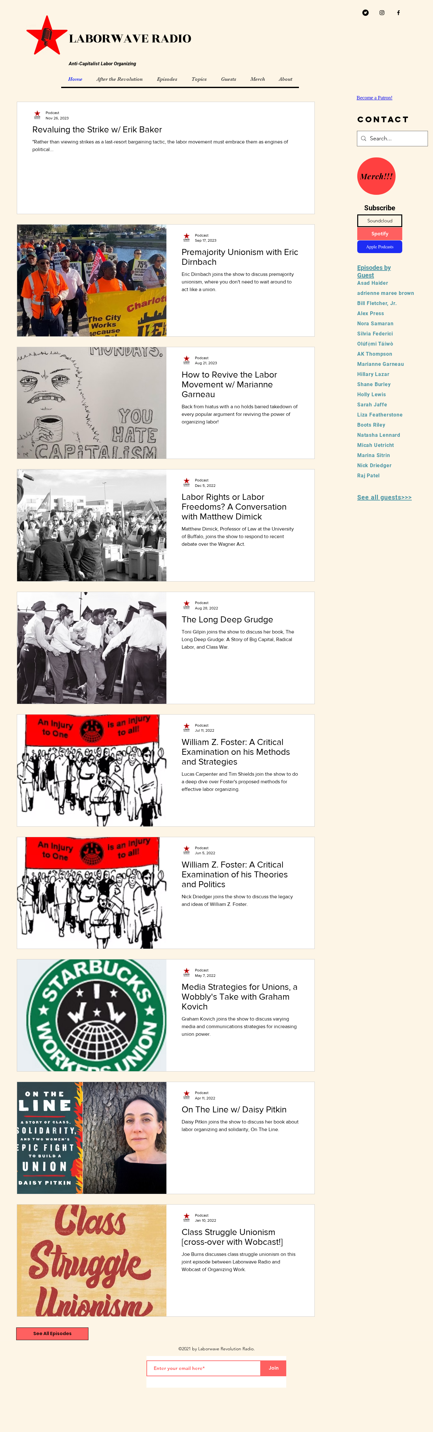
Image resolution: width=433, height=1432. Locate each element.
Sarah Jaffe (372, 405)
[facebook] (398, 13)
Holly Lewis (371, 394)
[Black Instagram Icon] (382, 13)
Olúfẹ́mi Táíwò (375, 344)
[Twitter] (365, 13)
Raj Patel (368, 476)
